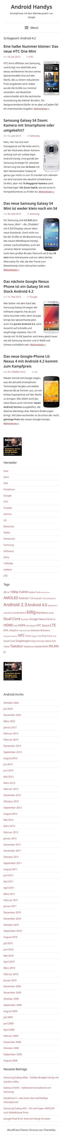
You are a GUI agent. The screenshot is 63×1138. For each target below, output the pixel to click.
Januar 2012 (10, 838)
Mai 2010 (8, 955)
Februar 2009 (11, 1035)
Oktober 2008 (11, 1048)
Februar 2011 (11, 900)
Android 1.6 (39, 598)
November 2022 (12, 715)
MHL (6, 630)
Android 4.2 (8, 613)
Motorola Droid (24, 630)
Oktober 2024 (11, 702)
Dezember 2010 (12, 912)
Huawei (8, 507)
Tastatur (16, 646)
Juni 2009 (8, 1023)
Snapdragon (23, 640)
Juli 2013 (8, 764)
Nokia (7, 532)
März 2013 (9, 783)
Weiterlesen (40, 108)
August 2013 (10, 758)
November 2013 (12, 745)
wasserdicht (41, 646)
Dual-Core (12, 618)
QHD (54, 636)
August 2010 (10, 937)
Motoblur (13, 630)
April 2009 (9, 1029)
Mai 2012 (8, 819)
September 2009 (13, 1005)
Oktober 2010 (11, 924)
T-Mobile (8, 563)
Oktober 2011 (11, 856)
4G (5, 592)
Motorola (9, 526)
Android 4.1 (53, 605)
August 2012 (10, 813)
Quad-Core (9, 640)
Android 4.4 (20, 612)
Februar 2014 (11, 739)
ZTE (5, 575)
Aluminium (45, 592)
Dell (6, 483)
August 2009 (10, 1011)
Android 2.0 (50, 598)
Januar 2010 (10, 980)
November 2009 (12, 992)
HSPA (21, 625)
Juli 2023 (8, 708)
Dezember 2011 (12, 844)
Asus (6, 477)
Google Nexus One (40, 619)
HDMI (8, 625)
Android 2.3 (15, 604)
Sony (6, 557)
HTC (31, 56)
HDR (15, 625)
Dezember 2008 (12, 1042)
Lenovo (8, 514)
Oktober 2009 (11, 998)
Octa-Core (47, 635)
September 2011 (13, 863)
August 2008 (10, 1060)
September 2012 (13, 807)
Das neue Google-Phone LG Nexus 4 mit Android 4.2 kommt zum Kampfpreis (31, 361)
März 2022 (9, 721)
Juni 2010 (8, 949)
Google (33, 296)
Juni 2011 (8, 875)
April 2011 (9, 887)
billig (31, 612)
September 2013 (13, 752)
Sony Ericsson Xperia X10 (43, 641)
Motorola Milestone (40, 630)
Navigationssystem (10, 636)
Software (9, 551)
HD (54, 619)
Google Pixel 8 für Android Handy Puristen (27, 1118)
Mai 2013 (8, 776)
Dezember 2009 (12, 986)
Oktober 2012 (11, 801)
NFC (21, 635)
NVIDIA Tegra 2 (31, 636)
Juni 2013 (8, 770)
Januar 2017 (10, 727)
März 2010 (9, 968)
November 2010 (12, 918)
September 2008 (13, 1054)
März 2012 (9, 826)
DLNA (51, 613)
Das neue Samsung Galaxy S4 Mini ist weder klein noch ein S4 (30, 206)
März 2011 (9, 894)
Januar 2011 (10, 906)
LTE (53, 625)
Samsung (34, 135)
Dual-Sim (25, 619)
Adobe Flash (35, 592)
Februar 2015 (11, 733)
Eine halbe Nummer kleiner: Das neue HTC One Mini (31, 49)
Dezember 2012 (12, 795)
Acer (6, 471)
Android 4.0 (37, 604)
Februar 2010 (11, 974)
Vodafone (29, 646)
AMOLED (11, 597)
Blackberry (42, 612)
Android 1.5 (26, 598)
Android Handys (31, 6)
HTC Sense (42, 625)
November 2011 (12, 850)
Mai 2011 (8, 881)
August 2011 (10, 869)
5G (8, 592)
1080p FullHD (19, 592)
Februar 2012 (11, 832)
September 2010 (13, 930)
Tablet (7, 646)
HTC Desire (30, 625)
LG (35, 371)
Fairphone (9, 489)
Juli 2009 (8, 1017)
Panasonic (9, 538)
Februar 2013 (11, 789)
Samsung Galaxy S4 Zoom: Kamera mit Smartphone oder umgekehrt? (29, 125)
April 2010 (9, 961)
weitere (8, 569)
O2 (40, 636)
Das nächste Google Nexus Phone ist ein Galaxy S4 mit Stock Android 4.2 (27, 286)
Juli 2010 (8, 943)
